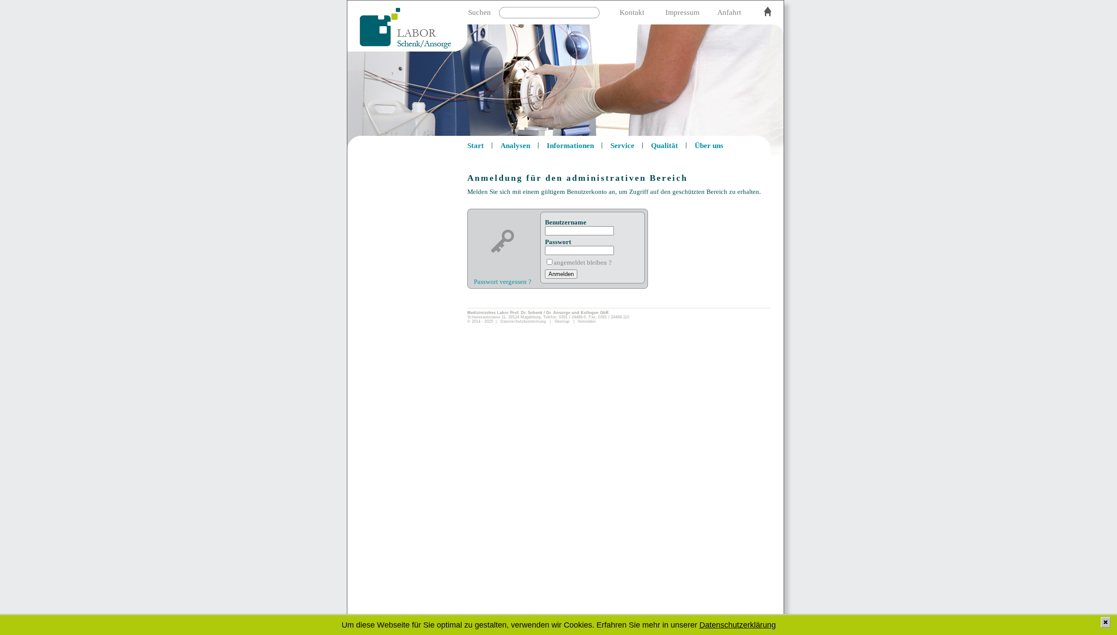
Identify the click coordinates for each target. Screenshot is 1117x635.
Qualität (664, 145)
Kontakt (632, 12)
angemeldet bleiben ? (583, 262)
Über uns (709, 145)
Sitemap (562, 321)
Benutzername (565, 222)
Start (475, 145)
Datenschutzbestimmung (523, 321)
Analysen (515, 145)
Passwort (558, 241)
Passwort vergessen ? (502, 281)
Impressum (682, 12)
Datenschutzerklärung (737, 625)
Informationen (570, 145)
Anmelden (587, 321)
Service (622, 145)
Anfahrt (729, 12)
